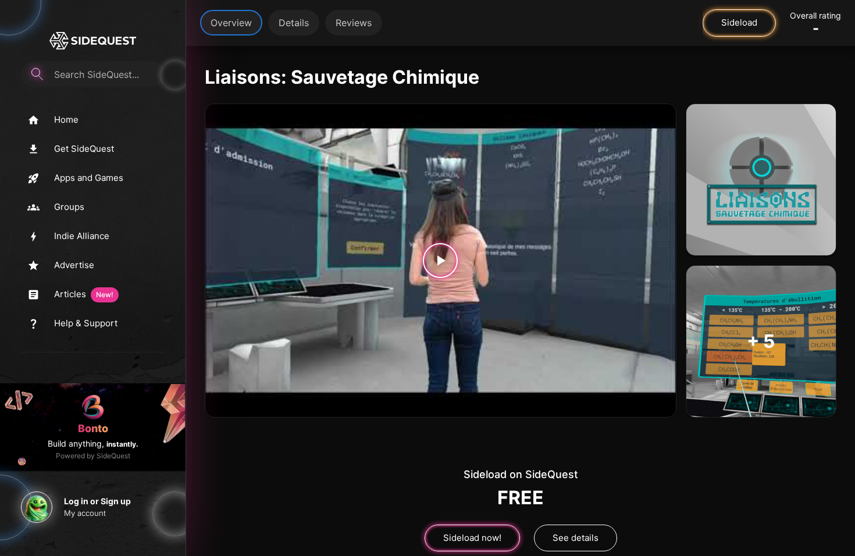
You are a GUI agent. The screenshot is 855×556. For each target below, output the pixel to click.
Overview (231, 22)
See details (575, 537)
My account (85, 513)
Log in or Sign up (97, 501)
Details (294, 22)
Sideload (739, 22)
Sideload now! (472, 537)
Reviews (354, 22)
